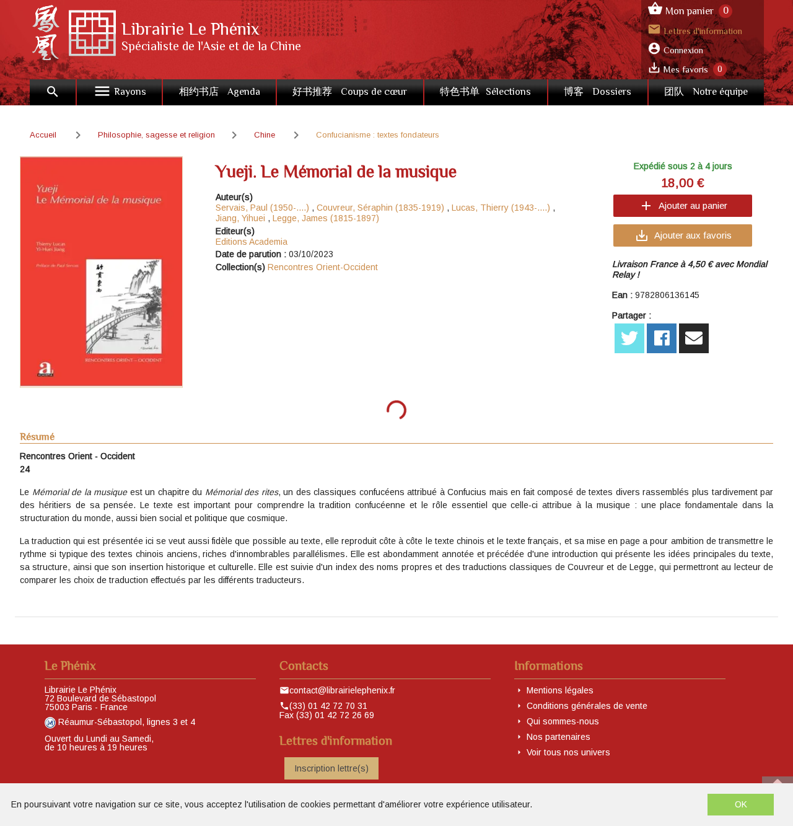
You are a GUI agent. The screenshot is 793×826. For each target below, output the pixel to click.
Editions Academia (251, 242)
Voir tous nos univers (568, 752)
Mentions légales (560, 690)
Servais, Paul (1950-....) (262, 208)
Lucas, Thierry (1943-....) (501, 208)
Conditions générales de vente (587, 706)
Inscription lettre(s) (331, 768)
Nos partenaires (558, 737)
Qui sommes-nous (563, 721)
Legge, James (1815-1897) (326, 218)
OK (741, 804)
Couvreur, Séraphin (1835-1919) (380, 208)
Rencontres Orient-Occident (323, 267)
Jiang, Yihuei (240, 218)
